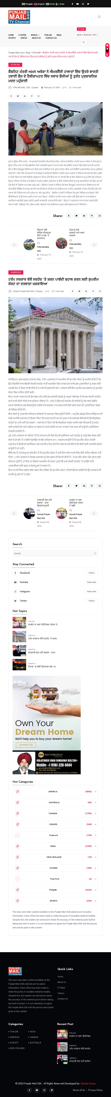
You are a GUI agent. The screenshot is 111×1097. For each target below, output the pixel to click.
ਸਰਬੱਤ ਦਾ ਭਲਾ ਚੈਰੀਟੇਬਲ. (80, 1036)
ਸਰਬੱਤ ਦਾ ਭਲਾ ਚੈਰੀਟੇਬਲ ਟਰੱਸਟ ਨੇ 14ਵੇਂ (76, 502)
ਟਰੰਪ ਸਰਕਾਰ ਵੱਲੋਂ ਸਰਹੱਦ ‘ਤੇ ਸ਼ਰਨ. (42, 638)
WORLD (34, 35)
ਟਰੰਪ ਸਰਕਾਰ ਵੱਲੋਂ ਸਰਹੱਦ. (80, 1048)
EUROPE (14, 1042)
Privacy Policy (95, 1090)
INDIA (59, 35)
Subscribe (91, 582)
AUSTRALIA (35, 1042)
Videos (61, 993)
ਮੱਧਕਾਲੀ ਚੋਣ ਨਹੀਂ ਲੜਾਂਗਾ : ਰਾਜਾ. (42, 652)
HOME (11, 35)
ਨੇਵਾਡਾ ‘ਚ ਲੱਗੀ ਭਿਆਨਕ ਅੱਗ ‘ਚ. (42, 666)
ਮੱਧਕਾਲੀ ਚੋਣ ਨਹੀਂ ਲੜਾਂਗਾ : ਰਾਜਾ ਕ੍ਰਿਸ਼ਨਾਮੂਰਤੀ (44, 502)
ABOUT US (36, 38)
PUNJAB (48, 35)
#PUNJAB (15, 65)
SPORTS (12, 38)
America (87, 35)
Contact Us (63, 998)
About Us (62, 982)
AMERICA (31, 635)
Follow (92, 572)
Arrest (96, 35)
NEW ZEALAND (17, 1048)
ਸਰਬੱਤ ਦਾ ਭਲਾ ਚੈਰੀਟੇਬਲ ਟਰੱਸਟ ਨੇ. (43, 624)
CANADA (34, 1037)
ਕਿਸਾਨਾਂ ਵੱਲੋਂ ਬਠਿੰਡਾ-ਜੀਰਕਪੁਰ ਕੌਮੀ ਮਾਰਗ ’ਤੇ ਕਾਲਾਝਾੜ (44, 234)
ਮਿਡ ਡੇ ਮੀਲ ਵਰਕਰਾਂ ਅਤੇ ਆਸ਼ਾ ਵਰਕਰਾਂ (77, 232)
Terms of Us (79, 1090)
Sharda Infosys (88, 1083)
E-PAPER (22, 35)
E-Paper (61, 987)
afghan (78, 35)
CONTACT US (51, 38)
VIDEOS (23, 38)
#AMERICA (16, 272)
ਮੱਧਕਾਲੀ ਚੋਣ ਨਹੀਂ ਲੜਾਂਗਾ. (80, 1061)
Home (60, 976)
